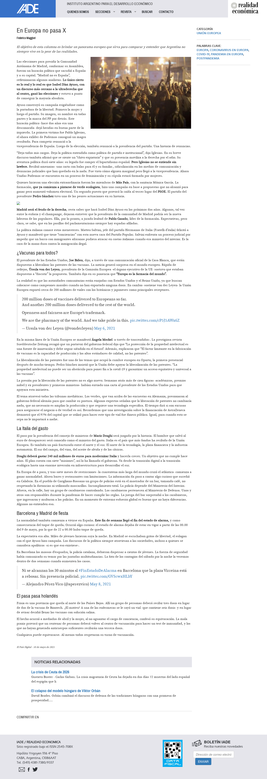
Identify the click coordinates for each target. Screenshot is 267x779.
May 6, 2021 (104, 328)
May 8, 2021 (100, 584)
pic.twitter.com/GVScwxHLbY (106, 576)
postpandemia (208, 58)
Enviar (203, 761)
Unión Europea (209, 33)
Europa (202, 50)
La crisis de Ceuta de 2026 (50, 672)
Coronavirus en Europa (229, 50)
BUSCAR (147, 12)
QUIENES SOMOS (78, 12)
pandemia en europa (227, 54)
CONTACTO (166, 12)
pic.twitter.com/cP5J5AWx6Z (154, 320)
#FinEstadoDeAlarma (98, 570)
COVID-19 (203, 54)
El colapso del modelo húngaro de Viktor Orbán (65, 691)
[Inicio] (28, 6)
